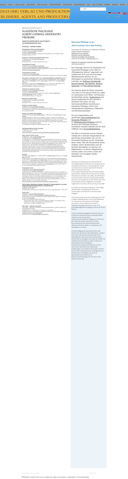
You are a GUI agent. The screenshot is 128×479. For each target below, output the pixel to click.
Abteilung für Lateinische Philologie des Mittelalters (87, 62)
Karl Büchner (90, 83)
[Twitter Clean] (102, 473)
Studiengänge (95, 97)
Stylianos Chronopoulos (43, 67)
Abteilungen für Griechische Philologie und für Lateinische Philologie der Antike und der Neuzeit (82, 55)
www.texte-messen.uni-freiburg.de (40, 214)
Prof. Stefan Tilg (33, 79)
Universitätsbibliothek (91, 129)
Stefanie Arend (52, 79)
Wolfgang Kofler (51, 155)
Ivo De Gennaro (57, 114)
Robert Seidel (44, 80)
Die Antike (32, 198)
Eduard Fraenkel (77, 83)
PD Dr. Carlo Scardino (34, 74)
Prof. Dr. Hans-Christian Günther (37, 114)
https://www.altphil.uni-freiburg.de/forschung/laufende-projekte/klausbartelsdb (40, 132)
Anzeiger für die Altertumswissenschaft (31, 70)
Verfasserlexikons (41, 83)
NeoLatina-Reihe (49, 164)
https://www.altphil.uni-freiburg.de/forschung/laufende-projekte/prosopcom (40, 181)
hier (48, 124)
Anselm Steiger (61, 80)
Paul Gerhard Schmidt (92, 86)
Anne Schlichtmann (32, 67)
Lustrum (65, 75)
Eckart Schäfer (43, 159)
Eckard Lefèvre (34, 159)
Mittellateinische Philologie (84, 122)
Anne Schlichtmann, (39, 195)
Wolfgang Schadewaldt (91, 81)
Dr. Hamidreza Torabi (36, 138)
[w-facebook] (99, 473)
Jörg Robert (32, 80)
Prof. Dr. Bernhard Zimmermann (36, 59)
